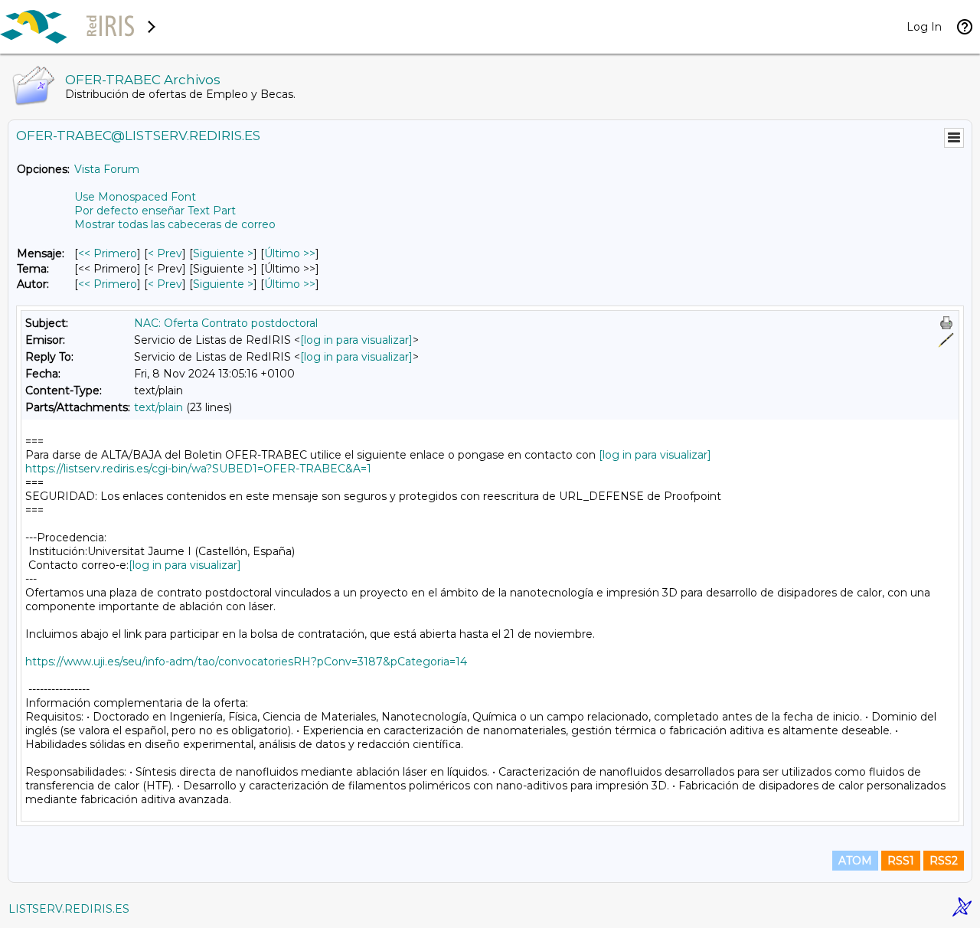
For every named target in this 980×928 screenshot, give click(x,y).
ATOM (855, 861)
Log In (924, 27)
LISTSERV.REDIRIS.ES (68, 909)
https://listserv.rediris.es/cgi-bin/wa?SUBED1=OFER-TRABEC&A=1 (198, 468)
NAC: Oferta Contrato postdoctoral (226, 323)
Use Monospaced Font (135, 197)
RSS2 (943, 861)
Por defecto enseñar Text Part (155, 210)
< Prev (165, 253)
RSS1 (900, 861)
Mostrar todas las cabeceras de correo (175, 224)
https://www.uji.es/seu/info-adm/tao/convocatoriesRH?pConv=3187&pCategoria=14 (246, 661)
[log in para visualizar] (356, 340)
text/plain (158, 407)
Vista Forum (106, 169)
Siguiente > (223, 253)
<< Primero (107, 253)
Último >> (289, 253)
